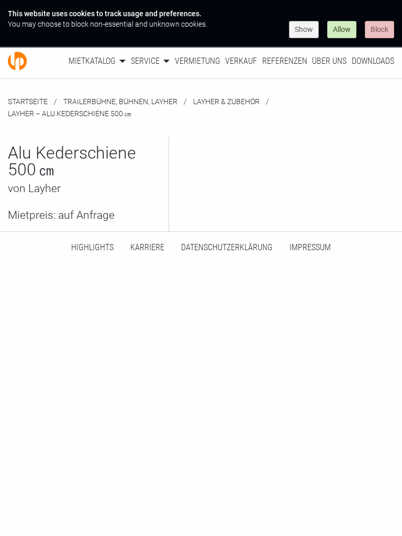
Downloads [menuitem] (373, 61)
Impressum (310, 247)
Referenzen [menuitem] (284, 61)
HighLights (92, 247)
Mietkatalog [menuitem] (92, 61)
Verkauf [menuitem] (241, 61)
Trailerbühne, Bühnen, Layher (120, 101)
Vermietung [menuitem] (197, 61)
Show (304, 29)
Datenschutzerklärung (227, 247)
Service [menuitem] (145, 61)
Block (379, 29)
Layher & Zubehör (226, 101)
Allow (342, 29)
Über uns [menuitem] (329, 61)
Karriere (147, 247)
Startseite (28, 101)
